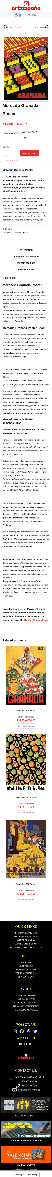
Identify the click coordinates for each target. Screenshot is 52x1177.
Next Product (40, 27)
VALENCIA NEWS (26, 1165)
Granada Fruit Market (26, 797)
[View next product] (47, 27)
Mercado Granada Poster (36, 620)
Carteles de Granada (20, 232)
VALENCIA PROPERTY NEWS (26, 1140)
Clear (28, 137)
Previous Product (14, 27)
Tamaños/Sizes (12, 133)
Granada (44, 296)
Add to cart (30, 153)
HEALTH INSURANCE (26, 1115)
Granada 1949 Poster (26, 710)
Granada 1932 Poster (26, 884)
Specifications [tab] (26, 270)
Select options (26, 726)
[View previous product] (5, 27)
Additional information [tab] (26, 257)
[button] (26, 33)
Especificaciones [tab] (26, 263)
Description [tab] (26, 250)
